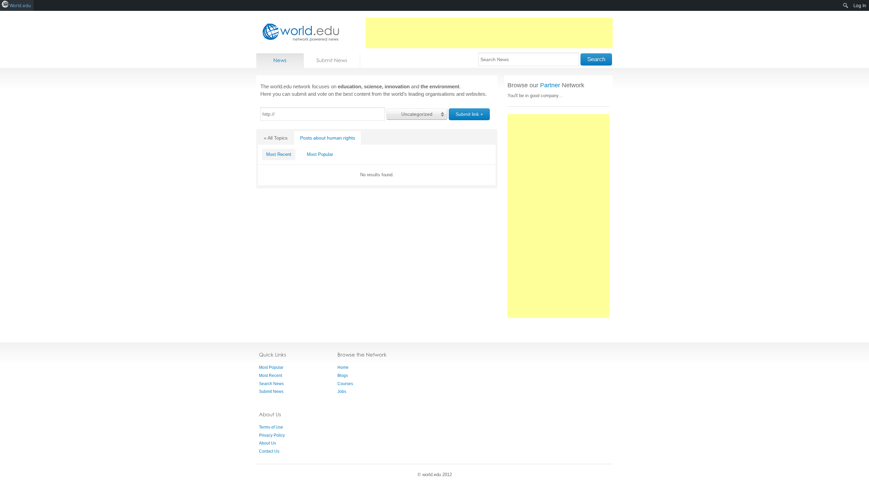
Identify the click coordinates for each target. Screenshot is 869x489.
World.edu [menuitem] (20, 5)
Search (596, 59)
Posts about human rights (327, 138)
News (279, 60)
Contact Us (269, 451)
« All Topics (276, 138)
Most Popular (320, 154)
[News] (298, 32)
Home (343, 367)
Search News (271, 383)
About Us (267, 443)
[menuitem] (845, 5)
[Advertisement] (489, 33)
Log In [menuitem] (859, 5)
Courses (345, 383)
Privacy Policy (272, 435)
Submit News (331, 60)
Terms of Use (271, 427)
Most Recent (278, 154)
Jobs (341, 391)
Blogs (342, 375)
